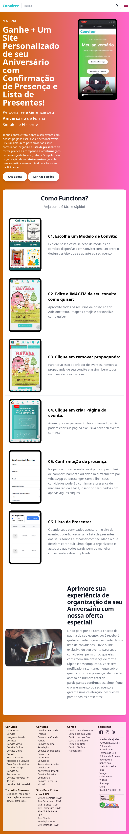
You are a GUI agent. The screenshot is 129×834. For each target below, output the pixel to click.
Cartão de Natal (77, 743)
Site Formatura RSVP (49, 808)
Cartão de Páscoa (78, 740)
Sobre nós (104, 727)
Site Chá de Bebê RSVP (47, 813)
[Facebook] (101, 732)
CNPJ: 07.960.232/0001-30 (110, 788)
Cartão (71, 727)
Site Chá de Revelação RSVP (46, 819)
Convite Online (15, 747)
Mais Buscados (107, 766)
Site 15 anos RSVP (47, 804)
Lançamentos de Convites (16, 739)
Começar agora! (79, 706)
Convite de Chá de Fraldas (48, 732)
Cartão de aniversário (81, 730)
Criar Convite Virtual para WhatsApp (18, 766)
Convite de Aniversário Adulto (48, 762)
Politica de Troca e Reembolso (109, 758)
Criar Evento (106, 776)
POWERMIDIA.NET (109, 742)
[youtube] (113, 732)
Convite (11, 733)
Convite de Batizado (49, 750)
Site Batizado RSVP (48, 824)
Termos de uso (107, 752)
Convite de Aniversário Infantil (48, 769)
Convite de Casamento (44, 755)
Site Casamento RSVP (49, 801)
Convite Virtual (15, 743)
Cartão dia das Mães (80, 733)
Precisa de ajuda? (109, 739)
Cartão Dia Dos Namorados (77, 749)
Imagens (104, 773)
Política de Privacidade (106, 747)
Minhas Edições (43, 177)
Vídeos (103, 779)
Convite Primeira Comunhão (47, 776)
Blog (101, 769)
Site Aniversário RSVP (49, 797)
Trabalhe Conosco (17, 790)
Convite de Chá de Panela (48, 739)
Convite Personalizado (15, 755)
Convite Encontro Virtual (47, 782)
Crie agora (15, 177)
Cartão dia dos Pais (79, 737)
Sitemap (104, 783)
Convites (11, 727)
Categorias (13, 730)
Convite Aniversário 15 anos (18, 779)
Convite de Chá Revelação (46, 745)
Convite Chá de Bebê (18, 784)
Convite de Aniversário (13, 772)
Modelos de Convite (18, 760)
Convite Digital (15, 750)
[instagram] (107, 732)
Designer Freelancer (19, 797)
